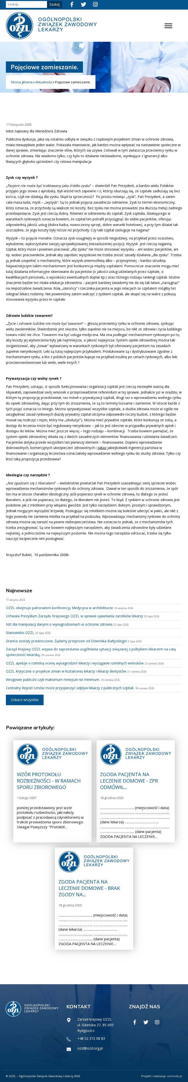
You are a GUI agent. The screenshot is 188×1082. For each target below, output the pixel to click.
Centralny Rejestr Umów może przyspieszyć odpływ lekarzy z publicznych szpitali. (70, 688)
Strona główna (21, 82)
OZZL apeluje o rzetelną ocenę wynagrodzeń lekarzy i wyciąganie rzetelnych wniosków (75, 663)
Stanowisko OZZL (20, 632)
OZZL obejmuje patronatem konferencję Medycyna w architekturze (59, 607)
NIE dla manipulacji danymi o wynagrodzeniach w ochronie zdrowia (59, 624)
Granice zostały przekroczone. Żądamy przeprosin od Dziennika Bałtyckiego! (66, 641)
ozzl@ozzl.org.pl (90, 1048)
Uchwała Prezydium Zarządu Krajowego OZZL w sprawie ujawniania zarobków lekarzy (74, 616)
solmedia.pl (174, 1076)
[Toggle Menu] (168, 25)
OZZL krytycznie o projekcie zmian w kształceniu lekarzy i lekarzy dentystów (66, 671)
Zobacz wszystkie (25, 699)
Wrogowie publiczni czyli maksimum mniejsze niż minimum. (53, 679)
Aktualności (43, 82)
